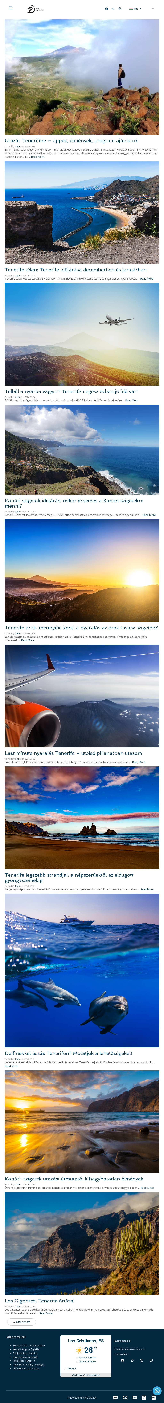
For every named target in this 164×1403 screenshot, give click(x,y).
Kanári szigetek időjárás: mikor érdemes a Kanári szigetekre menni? (74, 503)
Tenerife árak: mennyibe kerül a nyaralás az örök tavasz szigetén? (81, 627)
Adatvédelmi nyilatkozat (82, 1397)
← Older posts (21, 1322)
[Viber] (120, 9)
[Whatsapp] (113, 9)
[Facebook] (107, 9)
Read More (37, 157)
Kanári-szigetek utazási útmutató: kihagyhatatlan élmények (74, 1179)
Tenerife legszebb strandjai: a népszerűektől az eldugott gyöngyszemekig (69, 877)
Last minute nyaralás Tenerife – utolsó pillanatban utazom (73, 753)
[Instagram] (151, 1360)
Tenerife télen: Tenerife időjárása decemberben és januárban (76, 270)
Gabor (18, 146)
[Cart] (153, 8)
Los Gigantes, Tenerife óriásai (40, 1301)
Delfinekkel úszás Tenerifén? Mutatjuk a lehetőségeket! (69, 1053)
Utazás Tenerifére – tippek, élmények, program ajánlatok (71, 140)
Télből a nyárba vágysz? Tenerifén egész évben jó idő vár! (71, 391)
